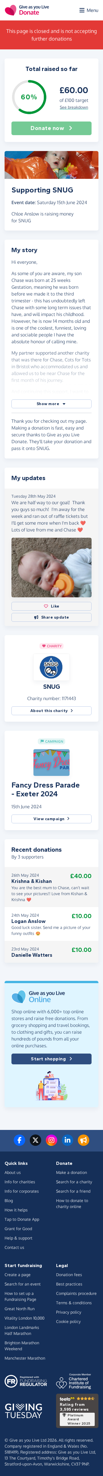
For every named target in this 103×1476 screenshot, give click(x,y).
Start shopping (48, 1059)
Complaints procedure (76, 1293)
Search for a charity (74, 1181)
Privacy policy (68, 1312)
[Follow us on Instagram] (51, 1143)
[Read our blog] (83, 1143)
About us (13, 1172)
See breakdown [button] (74, 107)
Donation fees (69, 1274)
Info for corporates (22, 1191)
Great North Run (20, 1308)
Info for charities (20, 1181)
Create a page (18, 1274)
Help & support (18, 1238)
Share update (55, 617)
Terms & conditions (74, 1302)
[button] (51, 403)
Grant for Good (18, 1228)
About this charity (49, 710)
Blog (9, 1200)
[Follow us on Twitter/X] (35, 1143)
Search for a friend (73, 1191)
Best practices (69, 1284)
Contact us (14, 1247)
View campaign (49, 818)
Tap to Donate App (22, 1219)
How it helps (16, 1209)
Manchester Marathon (25, 1358)
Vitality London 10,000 (24, 1318)
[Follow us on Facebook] (19, 1143)
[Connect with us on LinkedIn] (67, 1143)
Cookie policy (68, 1321)
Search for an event (23, 1284)
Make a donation (71, 1172)
